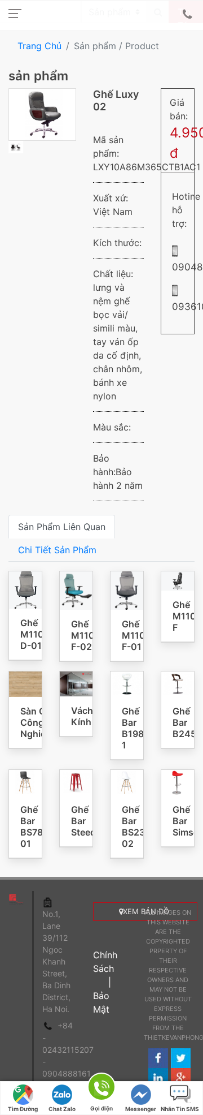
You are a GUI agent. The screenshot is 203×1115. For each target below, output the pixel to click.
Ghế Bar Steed (83, 821)
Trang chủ (39, 45)
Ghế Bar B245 (184, 722)
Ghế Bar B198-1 (135, 728)
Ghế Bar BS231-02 (137, 826)
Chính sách (105, 961)
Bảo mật (101, 1002)
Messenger (140, 1108)
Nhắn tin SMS (180, 1108)
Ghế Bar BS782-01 (36, 826)
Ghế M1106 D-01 (35, 634)
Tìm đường (23, 1108)
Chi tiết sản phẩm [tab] (57, 550)
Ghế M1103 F (187, 616)
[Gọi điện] (101, 1088)
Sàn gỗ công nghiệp (35, 722)
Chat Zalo (62, 1108)
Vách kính (82, 716)
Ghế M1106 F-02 (85, 635)
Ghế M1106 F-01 (136, 635)
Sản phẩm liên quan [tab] (61, 526)
